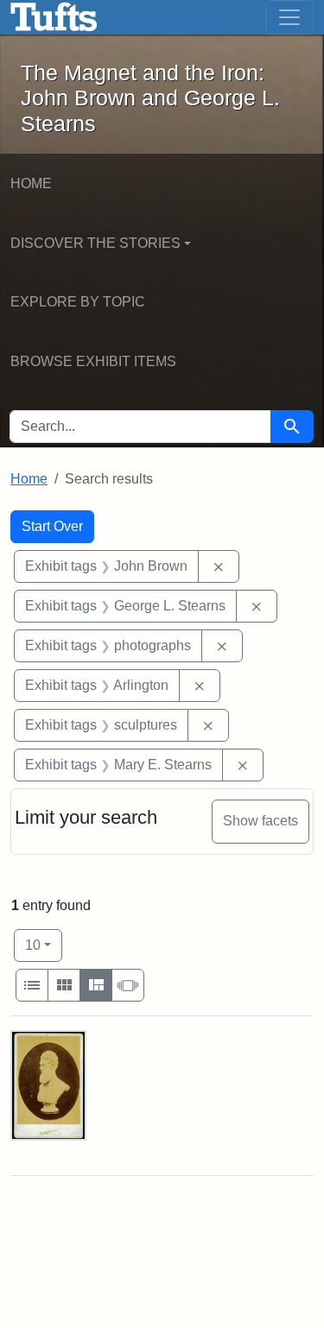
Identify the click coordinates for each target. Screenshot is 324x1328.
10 (43, 944)
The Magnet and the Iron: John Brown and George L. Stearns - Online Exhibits (54, 17)
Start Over (52, 526)
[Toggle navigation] (289, 17)
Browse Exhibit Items (93, 361)
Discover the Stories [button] (95, 243)
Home (31, 183)
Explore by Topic (77, 301)
